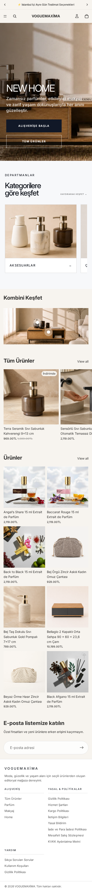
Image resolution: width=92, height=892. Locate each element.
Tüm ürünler (34, 141)
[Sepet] (87, 16)
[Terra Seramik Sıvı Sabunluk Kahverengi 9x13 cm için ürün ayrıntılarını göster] (37, 323)
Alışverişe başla (34, 125)
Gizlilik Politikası (58, 798)
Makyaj (9, 811)
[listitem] (41, 238)
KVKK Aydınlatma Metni (64, 841)
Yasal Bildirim (57, 823)
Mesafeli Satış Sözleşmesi (66, 835)
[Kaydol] (81, 747)
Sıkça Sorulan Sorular (19, 860)
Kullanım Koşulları (16, 866)
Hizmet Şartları (58, 805)
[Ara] (15, 16)
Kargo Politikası (58, 811)
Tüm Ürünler (13, 798)
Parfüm (9, 805)
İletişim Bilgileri (58, 817)
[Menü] (5, 16)
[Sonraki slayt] (83, 405)
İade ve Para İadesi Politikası (67, 829)
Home (8, 817)
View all (82, 361)
